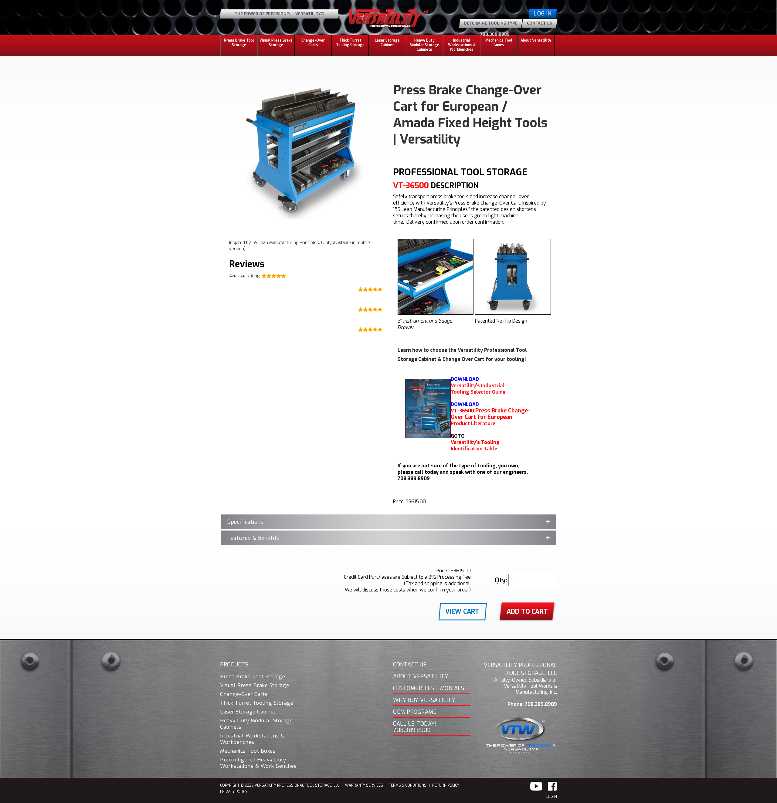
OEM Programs (414, 712)
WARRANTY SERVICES (364, 785)
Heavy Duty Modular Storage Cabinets (256, 723)
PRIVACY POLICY (233, 791)
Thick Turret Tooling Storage (350, 42)
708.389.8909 (495, 34)
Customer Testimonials (428, 688)
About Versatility (420, 676)
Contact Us (409, 665)
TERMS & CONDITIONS (407, 785)
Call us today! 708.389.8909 (415, 727)
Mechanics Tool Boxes (498, 42)
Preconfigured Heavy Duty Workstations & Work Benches (258, 763)
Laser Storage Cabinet (387, 42)
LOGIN (551, 796)
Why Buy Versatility (424, 700)
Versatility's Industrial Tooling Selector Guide (478, 388)
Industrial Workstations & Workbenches (252, 739)
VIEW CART (462, 611)
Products (234, 665)
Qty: (501, 580)
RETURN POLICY (445, 785)
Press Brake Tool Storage (252, 676)
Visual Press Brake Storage (276, 42)
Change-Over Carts (313, 42)
